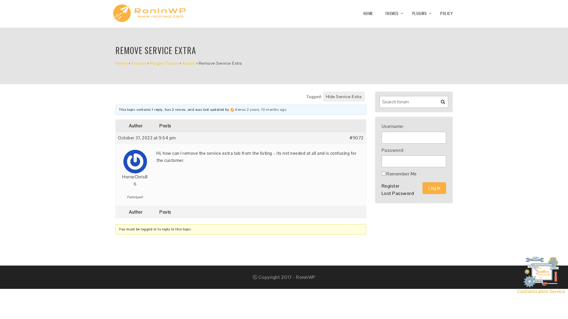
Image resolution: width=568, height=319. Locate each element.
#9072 (357, 138)
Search (439, 104)
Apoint (188, 63)
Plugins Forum (164, 63)
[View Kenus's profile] (232, 109)
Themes (391, 13)
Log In (434, 188)
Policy (446, 13)
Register (391, 186)
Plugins (419, 13)
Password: (393, 150)
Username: (393, 126)
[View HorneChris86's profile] (135, 159)
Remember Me (401, 174)
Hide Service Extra (344, 96)
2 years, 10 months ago (266, 109)
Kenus (240, 109)
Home (368, 13)
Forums (138, 63)
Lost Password (398, 193)
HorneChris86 (135, 180)
